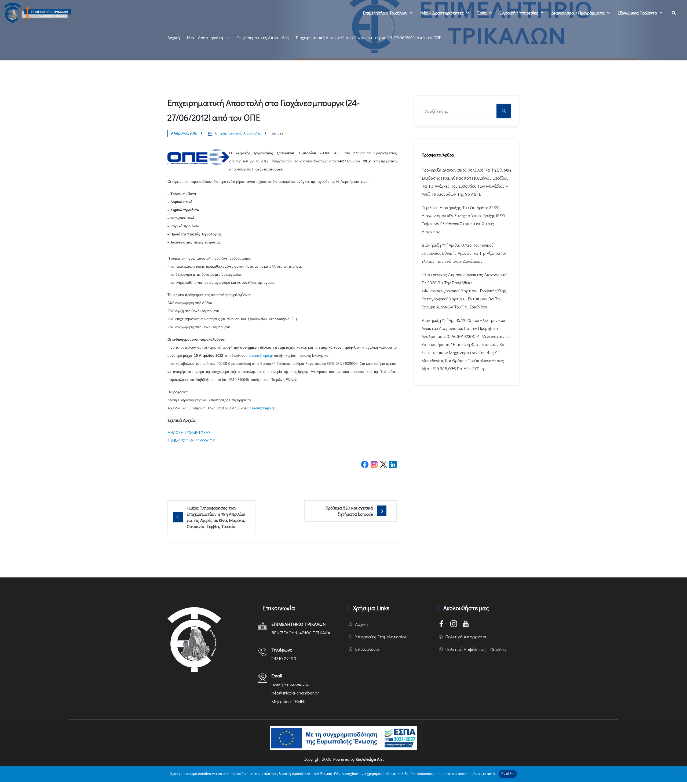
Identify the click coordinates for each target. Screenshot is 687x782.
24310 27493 (283, 658)
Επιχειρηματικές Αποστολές (263, 37)
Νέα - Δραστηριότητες (208, 37)
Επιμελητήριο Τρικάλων (385, 13)
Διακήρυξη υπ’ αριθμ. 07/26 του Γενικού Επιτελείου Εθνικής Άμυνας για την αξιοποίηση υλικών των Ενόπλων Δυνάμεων (464, 253)
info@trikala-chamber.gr (295, 693)
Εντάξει (507, 774)
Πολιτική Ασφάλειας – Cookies (475, 649)
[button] (387, 13)
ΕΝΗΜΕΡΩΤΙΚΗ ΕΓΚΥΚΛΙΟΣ (191, 440)
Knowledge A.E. (370, 759)
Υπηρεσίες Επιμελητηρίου (381, 637)
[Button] (503, 111)
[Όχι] (680, 774)
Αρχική (173, 37)
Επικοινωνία (367, 649)
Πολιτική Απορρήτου (466, 637)
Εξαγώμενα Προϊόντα (637, 13)
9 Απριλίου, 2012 (184, 133)
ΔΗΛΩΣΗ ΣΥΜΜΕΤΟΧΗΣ (189, 432)
